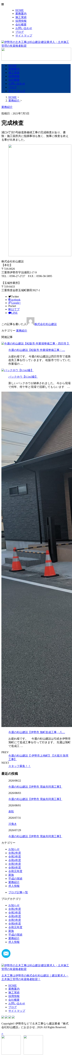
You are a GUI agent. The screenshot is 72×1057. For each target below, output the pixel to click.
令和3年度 (14, 856)
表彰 (11, 811)
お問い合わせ (23, 28)
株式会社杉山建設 (45, 324)
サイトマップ (23, 35)
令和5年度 (14, 863)
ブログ (19, 31)
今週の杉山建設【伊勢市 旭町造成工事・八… (36, 732)
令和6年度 (14, 867)
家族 (11, 874)
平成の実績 (15, 878)
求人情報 (14, 885)
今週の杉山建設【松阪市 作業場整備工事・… (36, 349)
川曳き (12, 823)
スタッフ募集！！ (19, 766)
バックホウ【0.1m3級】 (23, 376)
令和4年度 (14, 860)
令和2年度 (14, 852)
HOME (19, 10)
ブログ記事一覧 (18, 892)
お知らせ (14, 849)
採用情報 (21, 20)
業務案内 (21, 13)
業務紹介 (21, 330)
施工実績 (21, 17)
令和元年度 (15, 871)
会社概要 (21, 24)
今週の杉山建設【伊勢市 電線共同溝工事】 (35, 786)
